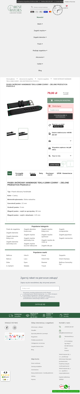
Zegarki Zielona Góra (37, 346)
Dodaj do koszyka (60, 100)
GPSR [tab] (59, 173)
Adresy (33, 376)
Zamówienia (34, 369)
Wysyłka (33, 330)
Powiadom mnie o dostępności (60, 116)
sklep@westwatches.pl (65, 333)
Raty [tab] (41, 173)
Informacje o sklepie (37, 327)
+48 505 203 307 (69, 327)
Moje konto (35, 359)
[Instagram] (15, 328)
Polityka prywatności (37, 340)
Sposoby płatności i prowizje (39, 333)
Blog (32, 349)
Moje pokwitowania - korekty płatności (42, 373)
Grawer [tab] (33, 174)
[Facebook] (7, 328)
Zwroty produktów (36, 366)
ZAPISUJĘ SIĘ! (40, 304)
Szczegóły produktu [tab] (19, 174)
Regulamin (34, 336)
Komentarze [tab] (67, 173)
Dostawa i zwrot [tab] (50, 174)
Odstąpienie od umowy (38, 343)
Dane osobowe (35, 363)
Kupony (33, 379)
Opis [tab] (9, 173)
